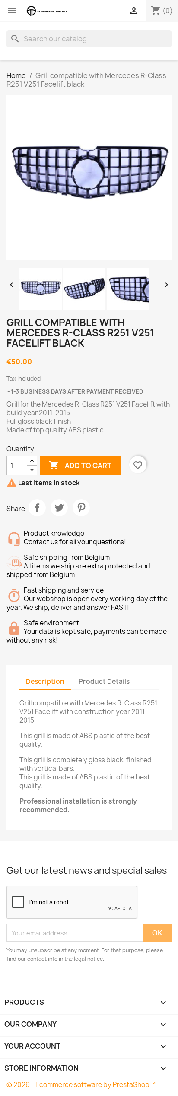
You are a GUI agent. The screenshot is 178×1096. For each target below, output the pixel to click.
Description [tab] (45, 681)
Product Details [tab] (104, 681)
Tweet (59, 507)
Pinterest (81, 507)
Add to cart (80, 465)
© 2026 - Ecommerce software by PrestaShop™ (81, 1084)
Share (37, 507)
